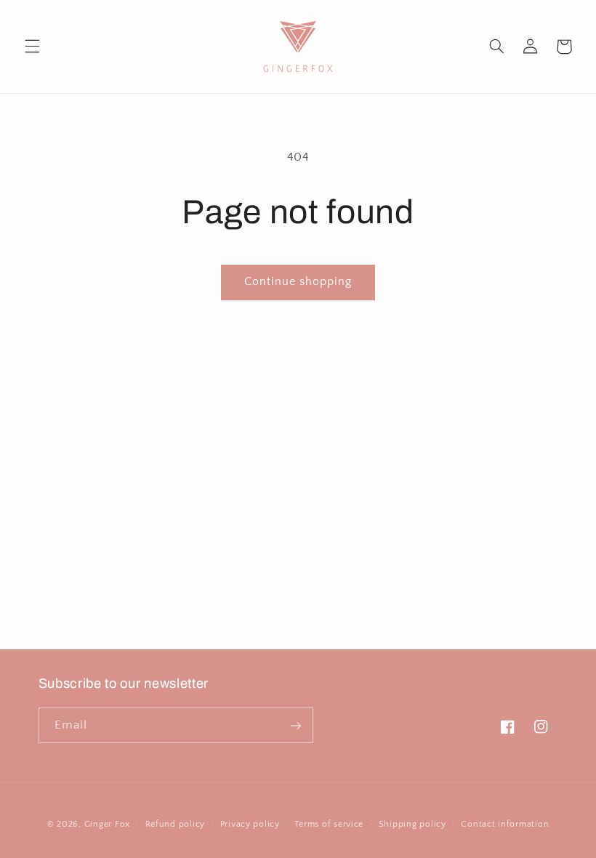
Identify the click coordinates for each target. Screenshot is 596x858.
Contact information (505, 824)
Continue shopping (298, 282)
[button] (32, 46)
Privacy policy (250, 824)
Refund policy (175, 824)
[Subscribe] (295, 725)
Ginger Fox (107, 824)
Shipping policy (412, 824)
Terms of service (328, 824)
